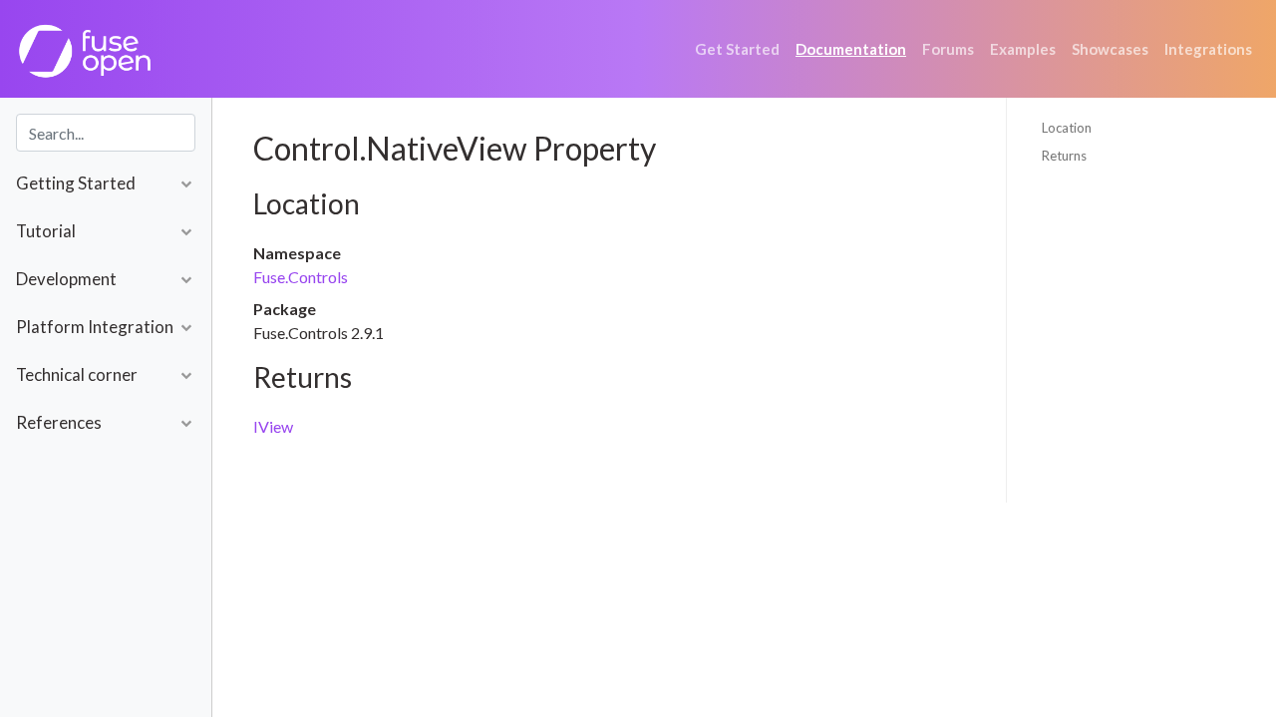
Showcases (1110, 49)
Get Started (737, 49)
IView (273, 426)
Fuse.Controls (300, 276)
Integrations (1208, 49)
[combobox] (105, 133)
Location (1067, 128)
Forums (948, 49)
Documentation (851, 49)
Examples (1023, 49)
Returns (1064, 156)
